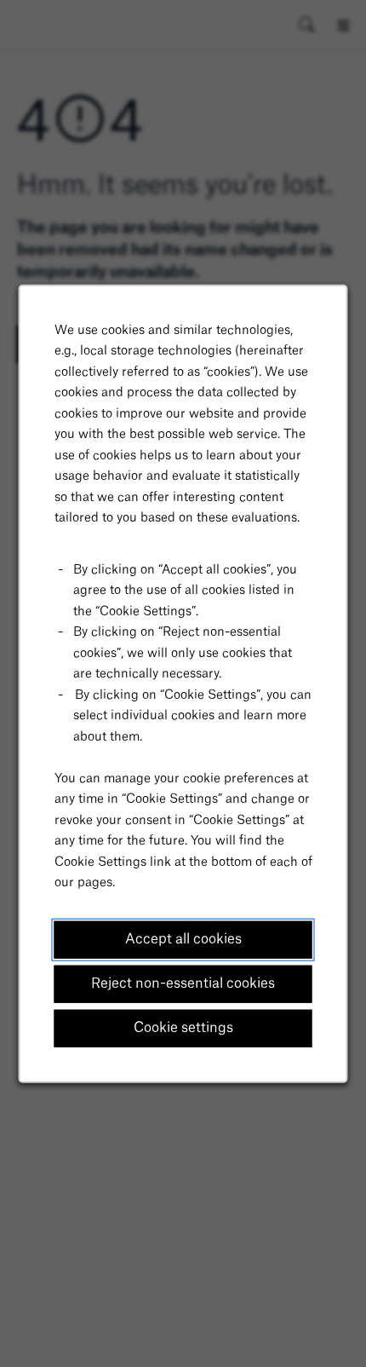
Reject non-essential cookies (183, 983)
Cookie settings (183, 1028)
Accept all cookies (183, 939)
